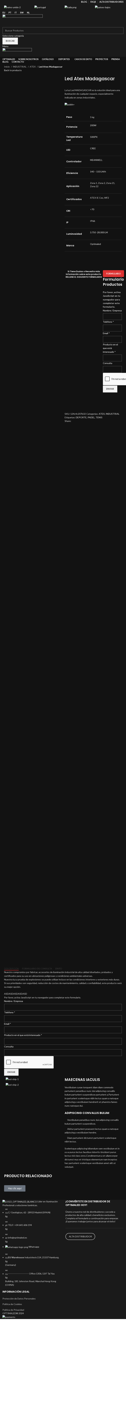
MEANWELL (96, 160)
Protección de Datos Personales (19, 1298)
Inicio (7, 66)
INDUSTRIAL (20, 66)
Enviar (110, 389)
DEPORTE (81, 417)
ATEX (33, 66)
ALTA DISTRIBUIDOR (80, 1236)
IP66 (92, 221)
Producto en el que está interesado (110, 348)
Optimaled (95, 244)
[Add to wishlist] (69, 400)
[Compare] (69, 408)
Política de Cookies (12, 1304)
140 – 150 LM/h (98, 171)
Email (106, 333)
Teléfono (108, 321)
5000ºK (94, 137)
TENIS (99, 417)
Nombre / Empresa (112, 310)
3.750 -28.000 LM (99, 232)
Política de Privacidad (13, 1309)
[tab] (11, 968)
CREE (93, 148)
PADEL (91, 417)
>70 (92, 209)
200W (93, 125)
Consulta (107, 363)
